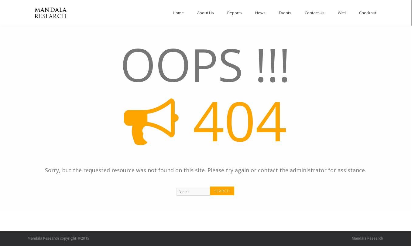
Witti (342, 12)
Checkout (367, 12)
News (260, 12)
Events (285, 12)
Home (178, 12)
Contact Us (314, 12)
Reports (234, 12)
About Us (205, 12)
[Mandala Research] (51, 17)
